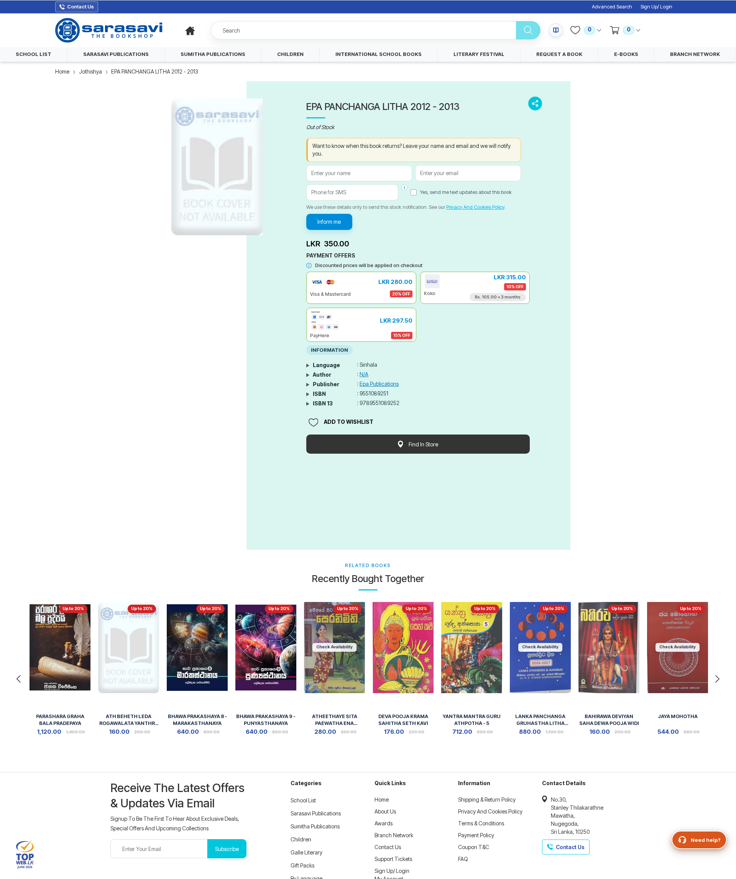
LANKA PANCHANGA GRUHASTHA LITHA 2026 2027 (540, 720)
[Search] (528, 30)
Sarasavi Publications (316, 813)
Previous (18, 679)
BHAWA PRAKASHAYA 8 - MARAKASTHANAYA (197, 719)
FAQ (463, 859)
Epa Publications (379, 383)
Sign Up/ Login (656, 7)
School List (303, 800)
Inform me (329, 221)
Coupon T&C (473, 847)
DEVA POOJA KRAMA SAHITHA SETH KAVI (403, 719)
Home (62, 71)
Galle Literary (306, 852)
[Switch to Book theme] (556, 30)
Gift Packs (302, 865)
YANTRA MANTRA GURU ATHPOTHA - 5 (472, 719)
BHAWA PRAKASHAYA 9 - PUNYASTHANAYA (266, 719)
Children (301, 839)
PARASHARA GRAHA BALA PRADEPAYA (60, 719)
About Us (385, 811)
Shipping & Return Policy (487, 799)
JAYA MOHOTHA (678, 716)
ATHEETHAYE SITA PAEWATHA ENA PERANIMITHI (334, 720)
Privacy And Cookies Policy (475, 207)
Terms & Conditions (481, 823)
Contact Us (388, 847)
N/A (364, 374)
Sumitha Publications (315, 826)
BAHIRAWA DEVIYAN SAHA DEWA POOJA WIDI (609, 719)
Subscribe (227, 849)
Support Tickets (393, 859)
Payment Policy (476, 835)
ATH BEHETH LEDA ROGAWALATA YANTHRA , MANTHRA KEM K (128, 720)
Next (717, 679)
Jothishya (90, 71)
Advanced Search (612, 7)
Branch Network (394, 835)
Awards (384, 823)
